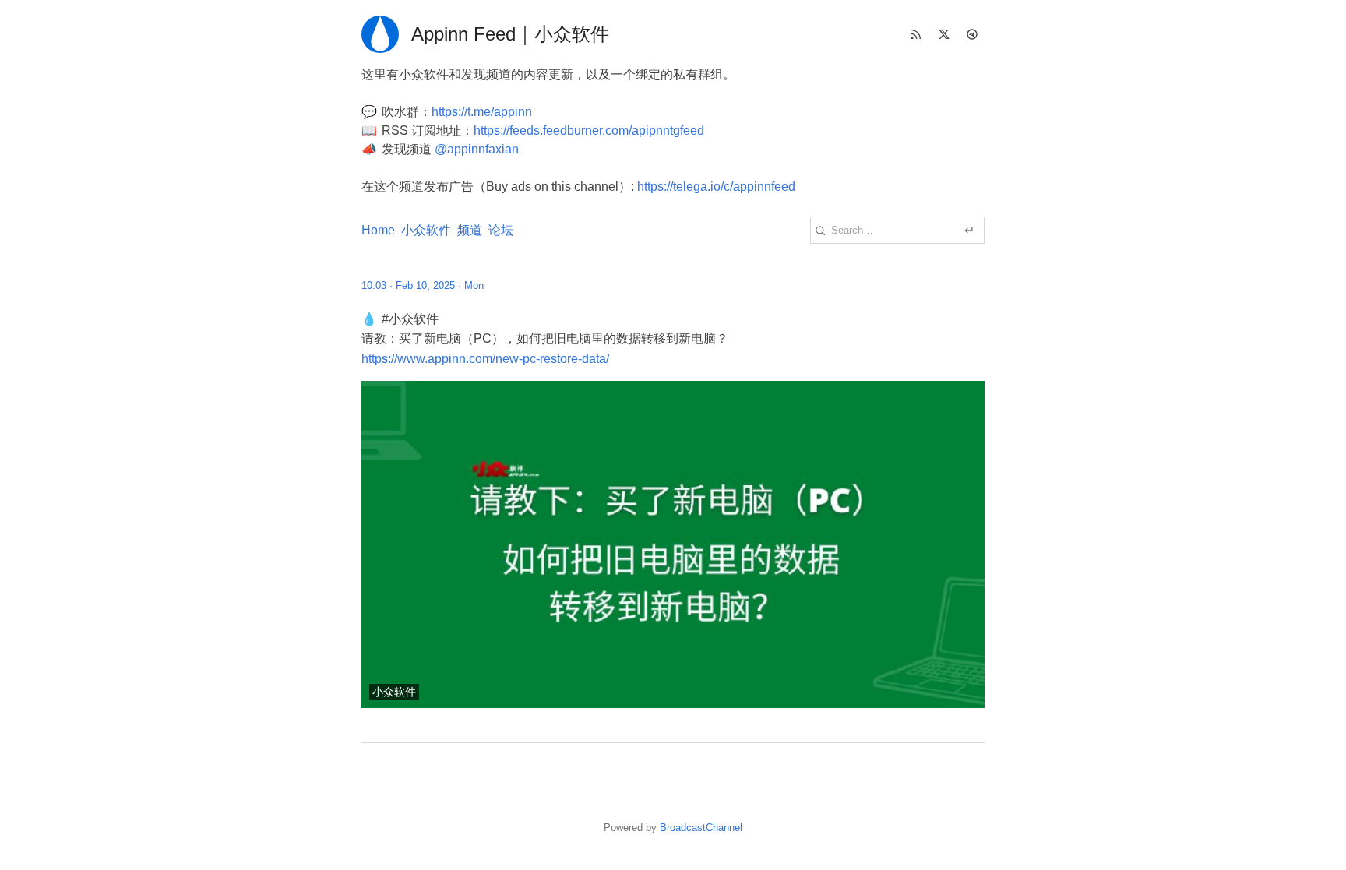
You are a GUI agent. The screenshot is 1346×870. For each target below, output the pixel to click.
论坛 (500, 230)
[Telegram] (972, 34)
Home (378, 230)
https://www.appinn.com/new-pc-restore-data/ (485, 358)
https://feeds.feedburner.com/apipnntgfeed (589, 130)
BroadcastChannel (701, 827)
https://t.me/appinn (482, 111)
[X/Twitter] (944, 34)
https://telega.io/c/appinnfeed (716, 186)
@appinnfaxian (477, 149)
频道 (469, 230)
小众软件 (426, 230)
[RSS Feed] (916, 34)
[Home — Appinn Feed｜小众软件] (380, 34)
